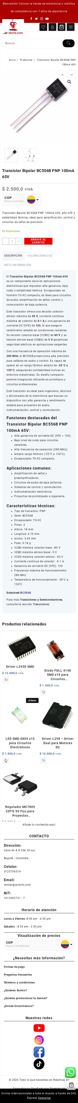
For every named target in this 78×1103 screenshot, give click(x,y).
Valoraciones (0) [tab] (39, 255)
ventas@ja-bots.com (17, 884)
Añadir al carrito (38, 241)
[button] (69, 82)
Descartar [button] (44, 1098)
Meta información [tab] (17, 265)
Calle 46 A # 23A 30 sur (19, 850)
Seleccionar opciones (6, 760)
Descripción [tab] (13, 255)
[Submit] (69, 43)
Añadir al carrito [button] (6, 680)
